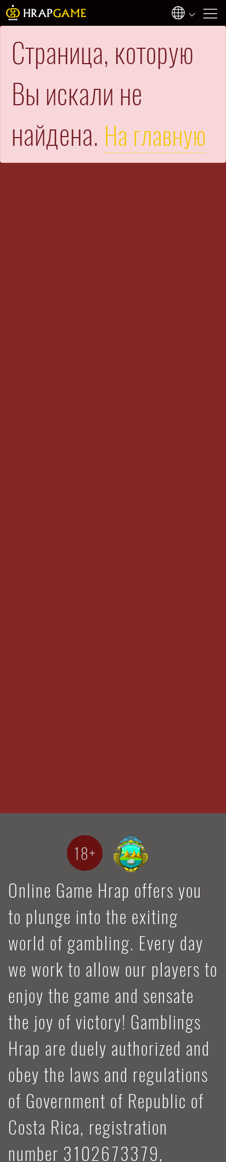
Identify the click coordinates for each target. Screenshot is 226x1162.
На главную (155, 135)
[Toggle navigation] (213, 12)
